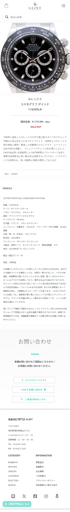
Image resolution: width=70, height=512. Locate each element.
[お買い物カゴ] (6, 5)
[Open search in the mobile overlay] (20, 17)
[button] (63, 6)
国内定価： (26, 121)
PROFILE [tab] (7, 188)
